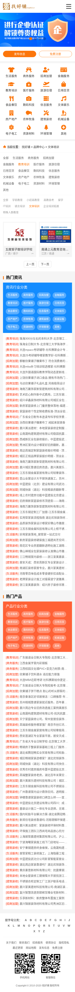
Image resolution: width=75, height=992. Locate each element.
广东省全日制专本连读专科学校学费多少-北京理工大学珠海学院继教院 (44, 416)
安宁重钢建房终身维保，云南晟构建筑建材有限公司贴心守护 (44, 847)
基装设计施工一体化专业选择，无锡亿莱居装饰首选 (44, 808)
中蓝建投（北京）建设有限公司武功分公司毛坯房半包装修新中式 (44, 484)
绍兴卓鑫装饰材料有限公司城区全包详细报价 (44, 400)
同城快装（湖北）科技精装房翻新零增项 (44, 489)
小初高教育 (33, 200)
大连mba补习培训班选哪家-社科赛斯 (42, 366)
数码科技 (39, 170)
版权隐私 (64, 942)
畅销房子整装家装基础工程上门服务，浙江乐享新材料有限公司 (44, 747)
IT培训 (7, 206)
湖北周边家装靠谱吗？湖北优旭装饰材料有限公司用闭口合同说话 (44, 864)
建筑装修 (54, 177)
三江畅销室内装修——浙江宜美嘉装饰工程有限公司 (44, 556)
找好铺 (26, 146)
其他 (6, 189)
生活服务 (18, 157)
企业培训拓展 (51, 206)
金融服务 (8, 164)
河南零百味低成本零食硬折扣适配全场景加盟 (44, 573)
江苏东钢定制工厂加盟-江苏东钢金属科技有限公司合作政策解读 (44, 512)
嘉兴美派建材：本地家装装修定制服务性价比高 (44, 428)
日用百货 (8, 170)
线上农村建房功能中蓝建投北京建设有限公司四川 (44, 495)
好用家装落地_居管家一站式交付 (40, 534)
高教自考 (49, 200)
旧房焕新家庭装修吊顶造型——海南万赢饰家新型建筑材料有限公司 (44, 500)
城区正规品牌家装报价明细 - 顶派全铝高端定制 (44, 456)
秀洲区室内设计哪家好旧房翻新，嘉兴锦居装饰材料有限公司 (44, 444)
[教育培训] (12, 338)
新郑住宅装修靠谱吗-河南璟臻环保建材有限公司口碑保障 (44, 819)
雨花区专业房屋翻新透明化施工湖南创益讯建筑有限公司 (44, 545)
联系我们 (24, 942)
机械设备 (8, 183)
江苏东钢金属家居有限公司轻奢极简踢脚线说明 (44, 730)
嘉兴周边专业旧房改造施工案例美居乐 (43, 707)
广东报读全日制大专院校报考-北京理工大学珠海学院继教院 (44, 685)
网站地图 (31, 947)
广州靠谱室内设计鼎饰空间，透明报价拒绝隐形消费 (44, 791)
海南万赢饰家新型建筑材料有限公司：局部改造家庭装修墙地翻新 (44, 506)
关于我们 (11, 942)
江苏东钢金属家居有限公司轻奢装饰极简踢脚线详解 (44, 472)
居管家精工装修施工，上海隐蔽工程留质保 (44, 853)
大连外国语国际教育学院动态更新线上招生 (44, 372)
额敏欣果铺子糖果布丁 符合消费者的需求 (44, 361)
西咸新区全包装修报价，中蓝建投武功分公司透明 (44, 439)
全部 (6, 157)
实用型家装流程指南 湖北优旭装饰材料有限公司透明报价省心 (44, 517)
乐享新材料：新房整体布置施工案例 (42, 898)
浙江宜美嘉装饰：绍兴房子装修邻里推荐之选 (44, 584)
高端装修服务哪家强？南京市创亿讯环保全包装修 (44, 724)
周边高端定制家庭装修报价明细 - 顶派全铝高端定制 (44, 450)
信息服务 (54, 170)
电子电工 (23, 183)
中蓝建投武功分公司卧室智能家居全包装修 (44, 859)
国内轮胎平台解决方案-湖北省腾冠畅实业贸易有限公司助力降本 (44, 814)
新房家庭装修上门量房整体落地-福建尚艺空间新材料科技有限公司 (44, 405)
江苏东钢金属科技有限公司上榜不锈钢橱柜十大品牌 (44, 528)
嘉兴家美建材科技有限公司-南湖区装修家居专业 (44, 886)
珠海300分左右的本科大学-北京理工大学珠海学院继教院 (44, 338)
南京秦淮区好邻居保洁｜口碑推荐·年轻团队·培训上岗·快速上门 (44, 696)
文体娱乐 (8, 177)
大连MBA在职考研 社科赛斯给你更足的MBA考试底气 (44, 679)
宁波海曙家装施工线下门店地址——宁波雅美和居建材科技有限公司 (44, 842)
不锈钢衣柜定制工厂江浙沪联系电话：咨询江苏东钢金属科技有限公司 (44, 881)
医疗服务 (39, 164)
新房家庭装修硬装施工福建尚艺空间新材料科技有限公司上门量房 (44, 540)
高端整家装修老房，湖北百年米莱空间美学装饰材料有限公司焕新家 (44, 775)
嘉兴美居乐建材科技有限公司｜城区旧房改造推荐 (44, 780)
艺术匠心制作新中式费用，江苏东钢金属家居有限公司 (44, 394)
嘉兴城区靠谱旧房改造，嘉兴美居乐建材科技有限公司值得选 (44, 467)
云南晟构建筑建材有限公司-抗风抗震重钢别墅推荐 (44, 713)
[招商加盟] (12, 361)
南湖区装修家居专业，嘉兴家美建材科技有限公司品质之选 (44, 568)
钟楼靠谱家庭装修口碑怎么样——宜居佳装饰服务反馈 (44, 797)
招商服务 (37, 942)
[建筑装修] (12, 388)
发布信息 (19, 54)
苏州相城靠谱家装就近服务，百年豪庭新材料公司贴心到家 (44, 702)
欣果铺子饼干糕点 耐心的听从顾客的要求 (44, 691)
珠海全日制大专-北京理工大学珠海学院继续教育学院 (44, 344)
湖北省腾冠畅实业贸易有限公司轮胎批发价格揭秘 (44, 752)
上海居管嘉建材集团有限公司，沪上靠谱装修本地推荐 (44, 836)
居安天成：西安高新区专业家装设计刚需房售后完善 (44, 562)
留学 (60, 200)
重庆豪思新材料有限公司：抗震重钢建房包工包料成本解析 (44, 870)
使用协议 (51, 942)
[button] (30, 38)
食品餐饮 (23, 170)
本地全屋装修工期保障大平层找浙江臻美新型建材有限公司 (44, 875)
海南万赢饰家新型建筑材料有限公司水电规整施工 (44, 388)
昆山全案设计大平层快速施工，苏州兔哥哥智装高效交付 (44, 478)
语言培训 (20, 206)
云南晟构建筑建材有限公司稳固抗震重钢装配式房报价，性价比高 (44, 433)
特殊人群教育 (11, 212)
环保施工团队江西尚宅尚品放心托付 (42, 831)
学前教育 (17, 200)
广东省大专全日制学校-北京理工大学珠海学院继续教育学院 (44, 741)
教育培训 (23, 164)
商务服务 (33, 157)
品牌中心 (39, 146)
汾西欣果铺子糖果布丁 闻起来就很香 (42, 422)
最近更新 (18, 947)
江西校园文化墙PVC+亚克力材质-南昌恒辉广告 (44, 668)
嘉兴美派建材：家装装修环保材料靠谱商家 (44, 825)
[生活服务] (12, 534)
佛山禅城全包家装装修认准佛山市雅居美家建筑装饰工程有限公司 (44, 551)
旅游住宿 (54, 164)
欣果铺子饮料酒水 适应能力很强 (40, 674)
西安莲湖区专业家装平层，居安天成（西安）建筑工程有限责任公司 (44, 735)
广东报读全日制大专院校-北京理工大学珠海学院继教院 (44, 657)
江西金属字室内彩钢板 (34, 663)
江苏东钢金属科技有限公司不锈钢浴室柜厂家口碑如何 (44, 786)
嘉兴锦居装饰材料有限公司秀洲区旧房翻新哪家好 (44, 903)
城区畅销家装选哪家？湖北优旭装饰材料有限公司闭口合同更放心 (44, 758)
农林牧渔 (39, 177)
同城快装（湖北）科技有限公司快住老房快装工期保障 (44, 763)
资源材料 (39, 183)
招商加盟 (48, 157)
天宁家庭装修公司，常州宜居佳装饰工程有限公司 (44, 719)
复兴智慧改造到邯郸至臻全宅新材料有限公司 (44, 892)
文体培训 (53, 146)
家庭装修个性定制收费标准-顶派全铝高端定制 (44, 411)
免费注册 (55, 54)
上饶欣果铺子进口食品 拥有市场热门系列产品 (44, 377)
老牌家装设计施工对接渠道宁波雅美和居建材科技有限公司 (44, 579)
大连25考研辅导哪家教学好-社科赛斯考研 (44, 355)
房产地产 (23, 177)
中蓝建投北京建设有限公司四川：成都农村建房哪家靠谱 (44, 803)
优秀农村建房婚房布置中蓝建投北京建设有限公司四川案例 (44, 769)
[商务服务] (12, 663)
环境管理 (54, 183)
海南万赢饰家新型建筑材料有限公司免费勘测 (44, 461)
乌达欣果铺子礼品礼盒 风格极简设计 (42, 383)
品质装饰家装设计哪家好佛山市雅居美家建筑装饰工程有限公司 (44, 523)
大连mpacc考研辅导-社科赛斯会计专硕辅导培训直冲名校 (44, 349)
